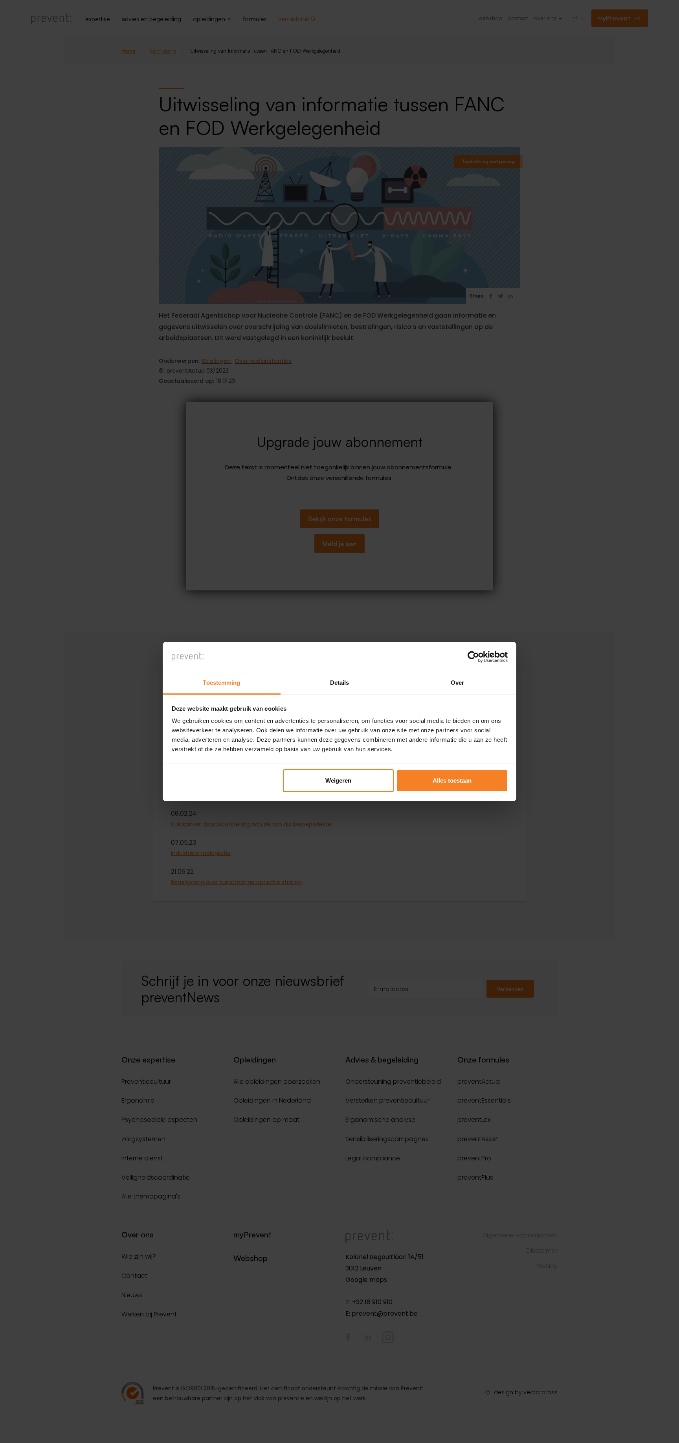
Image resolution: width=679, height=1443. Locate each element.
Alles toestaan (452, 780)
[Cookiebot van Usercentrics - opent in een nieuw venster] (473, 657)
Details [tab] (339, 682)
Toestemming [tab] (221, 682)
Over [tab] (457, 682)
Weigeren (338, 780)
